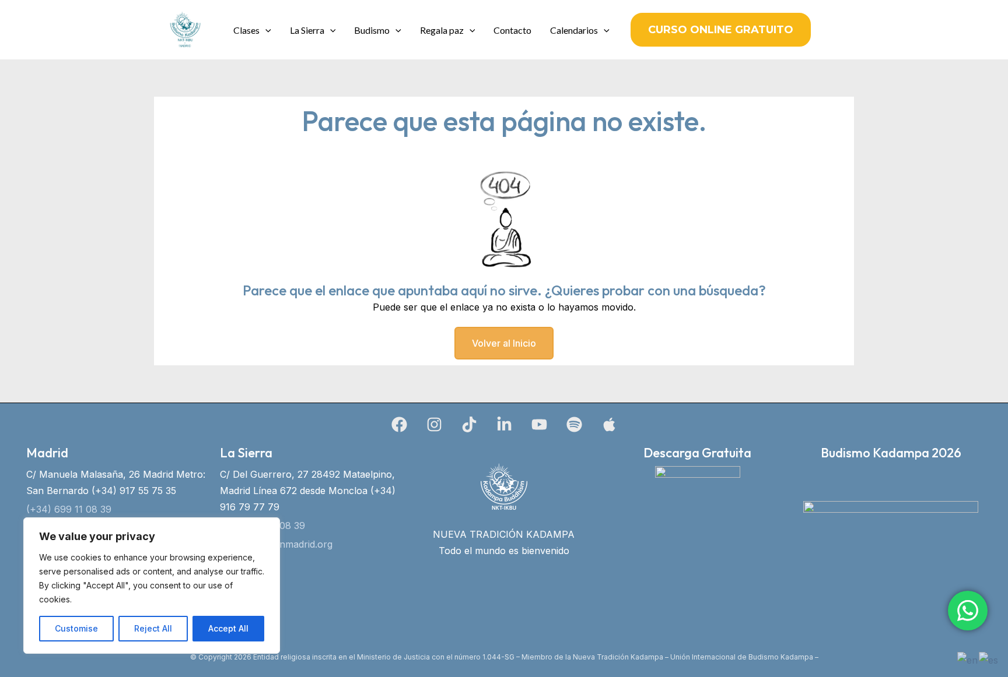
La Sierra (307, 30)
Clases (246, 30)
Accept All (228, 628)
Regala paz (442, 30)
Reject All (153, 628)
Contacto (512, 30)
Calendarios (574, 30)
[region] (151, 585)
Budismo (372, 30)
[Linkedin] (504, 424)
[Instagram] (434, 424)
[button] (265, 30)
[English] (968, 659)
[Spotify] (574, 424)
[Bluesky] (609, 424)
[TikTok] (469, 424)
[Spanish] (989, 659)
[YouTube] (539, 424)
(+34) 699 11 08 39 (68, 509)
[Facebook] (399, 424)
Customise (76, 628)
